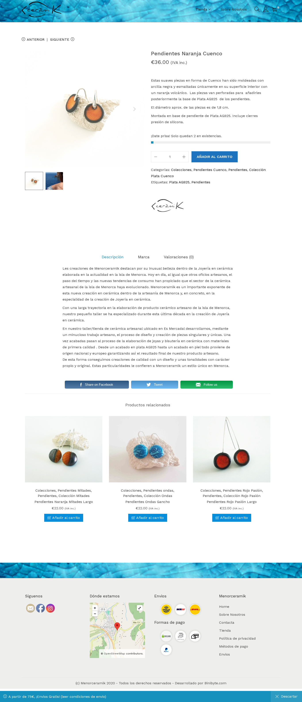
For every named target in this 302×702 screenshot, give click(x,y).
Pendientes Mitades (74, 490)
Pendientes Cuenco (209, 170)
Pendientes (237, 170)
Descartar (289, 696)
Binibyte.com (215, 683)
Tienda (225, 630)
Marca (143, 257)
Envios (224, 654)
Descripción (113, 257)
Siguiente (59, 39)
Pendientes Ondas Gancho (147, 502)
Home (224, 606)
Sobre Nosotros (232, 614)
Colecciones (181, 170)
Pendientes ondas (158, 490)
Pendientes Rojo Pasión (242, 490)
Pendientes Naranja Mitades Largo (63, 502)
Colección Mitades (74, 496)
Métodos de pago (233, 646)
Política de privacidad (237, 638)
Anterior (35, 39)
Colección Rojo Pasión (242, 496)
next (134, 109)
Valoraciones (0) (179, 257)
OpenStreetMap (114, 653)
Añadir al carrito (214, 157)
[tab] (113, 257)
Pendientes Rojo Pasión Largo (232, 502)
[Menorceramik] (167, 205)
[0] (274, 9)
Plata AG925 (179, 182)
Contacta (226, 622)
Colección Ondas (158, 496)
